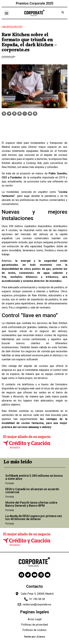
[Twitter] (28, 575)
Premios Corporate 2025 (34, 3)
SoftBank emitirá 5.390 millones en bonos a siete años (34, 477)
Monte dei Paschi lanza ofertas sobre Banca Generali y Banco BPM (31, 504)
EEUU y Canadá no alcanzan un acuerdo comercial (32, 490)
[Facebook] (21, 575)
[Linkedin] (41, 575)
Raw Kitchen (9, 167)
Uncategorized (12, 27)
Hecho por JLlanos (34, 636)
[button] (6, 13)
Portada (9, 483)
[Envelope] (47, 575)
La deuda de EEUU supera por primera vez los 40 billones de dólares (33, 517)
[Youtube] (34, 575)
